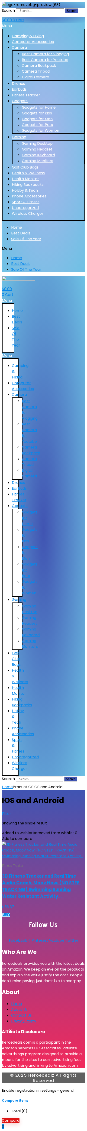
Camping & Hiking (28, 36)
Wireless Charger (27, 213)
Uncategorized (25, 207)
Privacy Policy (23, 1021)
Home (16, 227)
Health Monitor (25, 178)
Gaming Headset (37, 149)
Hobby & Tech (25, 190)
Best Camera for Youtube (45, 59)
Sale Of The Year (26, 239)
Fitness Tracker (26, 95)
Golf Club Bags (25, 167)
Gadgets (20, 101)
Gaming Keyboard (38, 155)
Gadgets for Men (37, 119)
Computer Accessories (33, 41)
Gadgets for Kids (37, 113)
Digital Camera (35, 77)
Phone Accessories (29, 196)
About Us (19, 1009)
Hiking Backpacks (28, 184)
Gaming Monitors (37, 160)
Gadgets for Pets (37, 124)
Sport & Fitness (25, 202)
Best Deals (20, 233)
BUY (6, 915)
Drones (18, 83)
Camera (19, 47)
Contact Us (21, 1015)
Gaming (19, 137)
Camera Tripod (36, 71)
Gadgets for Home (39, 107)
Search (8, 10)
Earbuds (19, 89)
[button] (43, 26)
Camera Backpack (39, 65)
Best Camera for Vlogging (45, 54)
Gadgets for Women (40, 130)
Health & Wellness (28, 173)
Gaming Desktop (37, 143)
